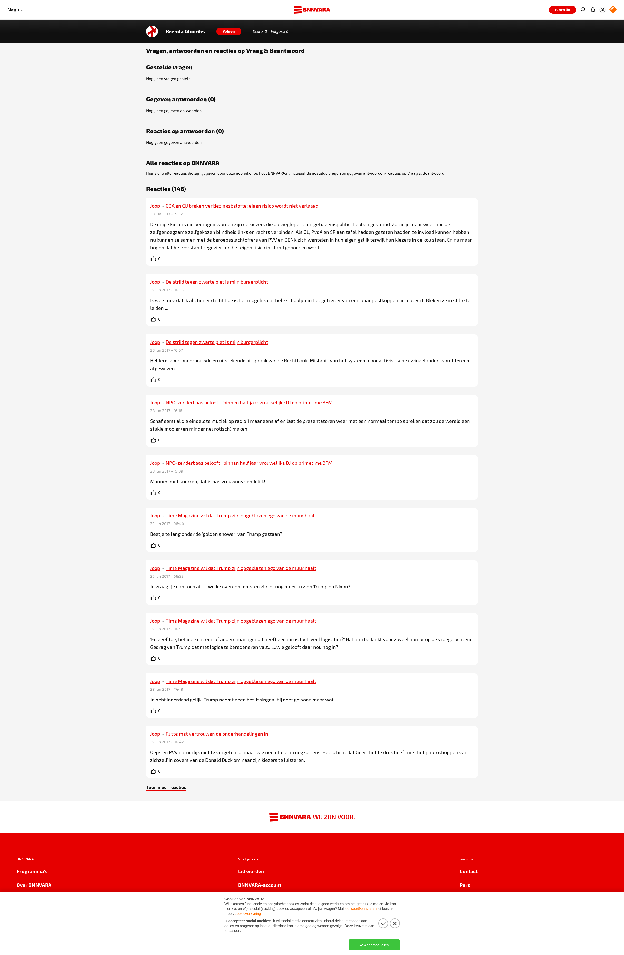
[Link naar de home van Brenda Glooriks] (152, 31)
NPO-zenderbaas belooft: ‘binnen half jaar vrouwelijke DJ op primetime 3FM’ (249, 402)
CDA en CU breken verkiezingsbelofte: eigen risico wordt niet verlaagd (242, 205)
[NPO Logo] (613, 10)
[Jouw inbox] (593, 10)
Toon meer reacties (166, 787)
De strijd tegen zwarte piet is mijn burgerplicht (217, 281)
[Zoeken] (583, 10)
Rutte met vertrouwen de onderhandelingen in (217, 734)
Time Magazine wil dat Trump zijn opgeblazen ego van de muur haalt (241, 515)
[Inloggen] (602, 10)
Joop (155, 205)
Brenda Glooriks (185, 31)
